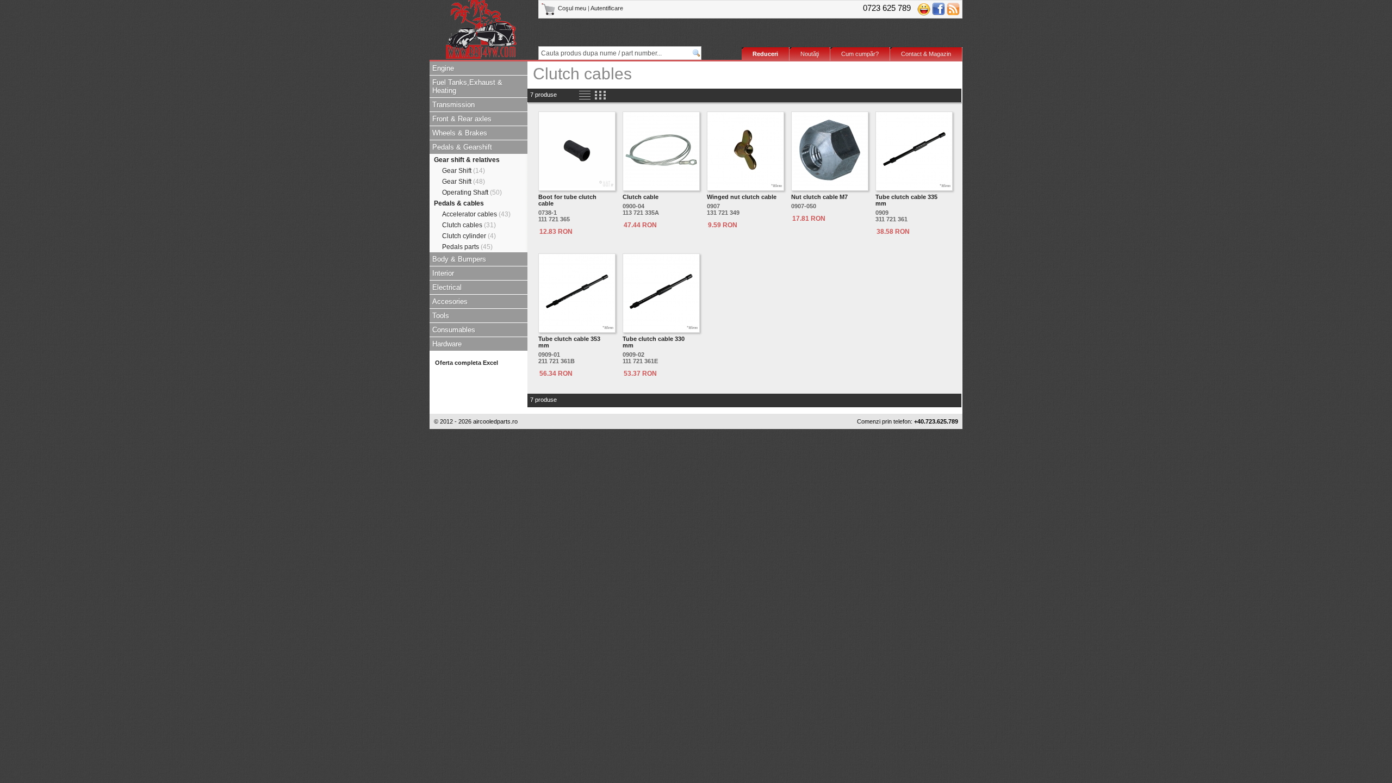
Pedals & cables (459, 203)
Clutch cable (640, 197)
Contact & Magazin (926, 54)
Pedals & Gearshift (462, 147)
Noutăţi (809, 54)
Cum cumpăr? (860, 54)
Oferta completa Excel (466, 362)
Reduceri (765, 54)
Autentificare (607, 8)
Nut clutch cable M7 (819, 197)
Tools (440, 316)
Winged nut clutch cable (741, 197)
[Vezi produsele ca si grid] (600, 95)
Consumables (453, 330)
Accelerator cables (476, 214)
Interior (443, 273)
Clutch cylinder (469, 236)
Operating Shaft (472, 192)
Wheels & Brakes (459, 133)
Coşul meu (572, 8)
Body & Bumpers (459, 259)
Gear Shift (463, 171)
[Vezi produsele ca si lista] (585, 95)
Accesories (450, 301)
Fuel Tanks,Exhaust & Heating (467, 86)
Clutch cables (469, 225)
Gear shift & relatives (467, 160)
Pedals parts (467, 247)
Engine (443, 68)
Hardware (447, 344)
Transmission (453, 105)
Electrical (447, 287)
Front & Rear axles (462, 119)
